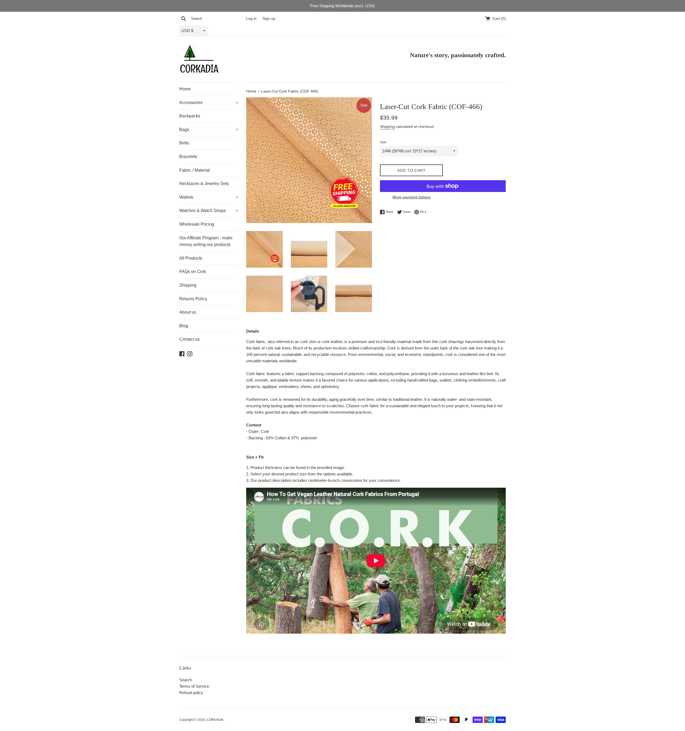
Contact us (189, 339)
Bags (208, 129)
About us (187, 312)
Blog (183, 326)
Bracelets (188, 156)
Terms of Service (194, 686)
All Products (190, 258)
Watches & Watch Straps (208, 210)
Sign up (268, 19)
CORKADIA (215, 720)
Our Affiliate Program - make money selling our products (206, 241)
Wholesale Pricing (196, 224)
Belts (184, 143)
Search (185, 680)
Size (383, 142)
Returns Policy (193, 299)
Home (185, 89)
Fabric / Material (194, 170)
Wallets (208, 197)
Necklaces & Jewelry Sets (204, 183)
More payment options (412, 197)
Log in (251, 19)
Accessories (208, 102)
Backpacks (189, 116)
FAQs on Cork (192, 271)
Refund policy (191, 692)
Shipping (187, 285)
